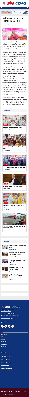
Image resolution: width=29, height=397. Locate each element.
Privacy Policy (4, 394)
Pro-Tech (24, 391)
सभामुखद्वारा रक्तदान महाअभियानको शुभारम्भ (12, 128)
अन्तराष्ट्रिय (6, 183)
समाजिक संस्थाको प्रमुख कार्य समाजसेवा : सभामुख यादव (13, 206)
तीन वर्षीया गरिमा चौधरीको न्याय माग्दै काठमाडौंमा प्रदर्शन (13, 147)
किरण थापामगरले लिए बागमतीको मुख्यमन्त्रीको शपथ (14, 168)
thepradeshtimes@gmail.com (11, 316)
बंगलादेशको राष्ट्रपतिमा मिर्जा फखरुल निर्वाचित (12, 187)
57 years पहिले (7, 130)
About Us (11, 394)
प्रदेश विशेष (6, 125)
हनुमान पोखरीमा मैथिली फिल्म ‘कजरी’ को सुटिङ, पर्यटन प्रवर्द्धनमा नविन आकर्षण (14, 227)
